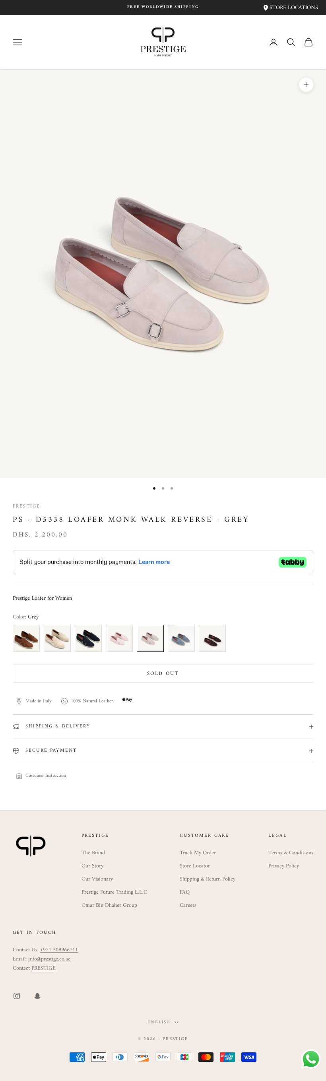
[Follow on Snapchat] (37, 996)
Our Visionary (97, 879)
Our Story (92, 866)
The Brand (93, 853)
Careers (188, 905)
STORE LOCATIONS (293, 8)
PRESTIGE (43, 968)
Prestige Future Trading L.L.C (114, 892)
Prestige (26, 506)
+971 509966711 (59, 950)
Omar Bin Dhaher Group (109, 905)
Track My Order (198, 853)
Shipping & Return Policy (207, 879)
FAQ (185, 892)
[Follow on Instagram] (17, 996)
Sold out (163, 673)
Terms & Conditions (290, 853)
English (159, 1022)
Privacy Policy (283, 866)
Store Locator (195, 866)
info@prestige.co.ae (49, 959)
